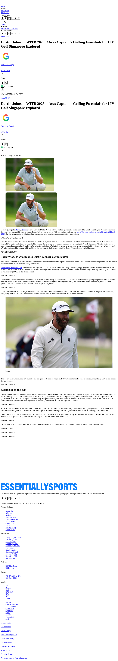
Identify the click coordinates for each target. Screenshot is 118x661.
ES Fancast (10, 568)
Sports (5, 26)
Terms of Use (10, 530)
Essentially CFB (11, 556)
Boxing (8, 588)
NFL (7, 596)
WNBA (8, 602)
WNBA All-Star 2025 (13, 576)
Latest (3, 6)
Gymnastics (10, 609)
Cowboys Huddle (12, 552)
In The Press (10, 521)
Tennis (8, 598)
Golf (7, 37)
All (7, 586)
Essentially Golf (11, 540)
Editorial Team (11, 517)
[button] (7, 234)
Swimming (9, 617)
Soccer (8, 615)
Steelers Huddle (11, 554)
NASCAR (9, 592)
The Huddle (10, 548)
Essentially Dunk (12, 544)
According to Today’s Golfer (11, 268)
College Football (12, 604)
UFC (7, 600)
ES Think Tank (11, 566)
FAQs (8, 525)
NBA (8, 594)
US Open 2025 (11, 578)
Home (3, 37)
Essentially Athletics (13, 546)
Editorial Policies (12, 519)
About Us (9, 511)
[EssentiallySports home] (39, 490)
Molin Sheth (5, 71)
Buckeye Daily (11, 558)
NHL (7, 619)
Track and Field (11, 606)
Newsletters (5, 11)
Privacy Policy (11, 528)
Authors (8, 515)
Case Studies (7, 31)
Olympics (9, 611)
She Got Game (11, 542)
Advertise (9, 513)
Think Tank (5, 13)
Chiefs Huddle (11, 550)
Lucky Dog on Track (13, 537)
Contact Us (10, 523)
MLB (8, 613)
